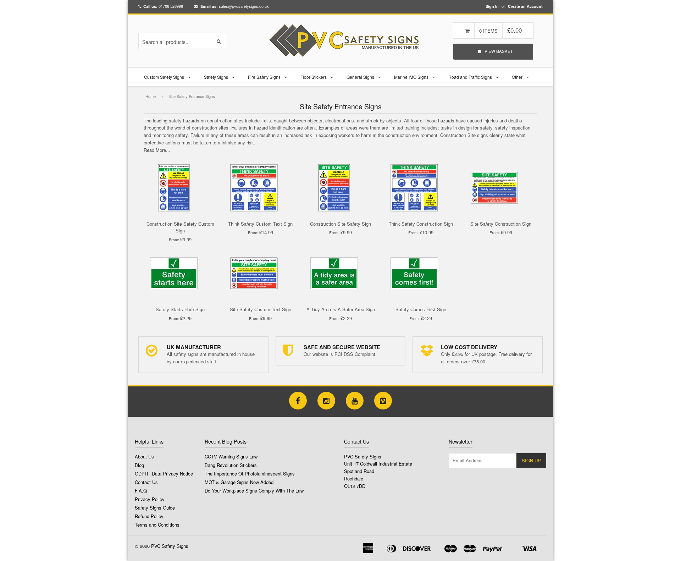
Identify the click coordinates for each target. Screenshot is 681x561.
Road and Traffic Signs (470, 77)
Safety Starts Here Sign (180, 309)
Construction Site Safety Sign (340, 223)
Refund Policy (149, 516)
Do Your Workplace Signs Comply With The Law (254, 490)
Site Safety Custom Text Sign (260, 309)
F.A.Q (141, 490)
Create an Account (525, 6)
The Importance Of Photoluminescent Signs (250, 473)
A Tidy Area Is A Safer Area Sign (340, 309)
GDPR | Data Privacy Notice (164, 473)
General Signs (360, 77)
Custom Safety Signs (164, 77)
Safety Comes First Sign (420, 309)
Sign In (492, 6)
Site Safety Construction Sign (500, 223)
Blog (139, 465)
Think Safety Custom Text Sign (260, 223)
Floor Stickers (313, 77)
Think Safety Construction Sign (421, 223)
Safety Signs (216, 77)
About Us (144, 456)
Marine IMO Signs (411, 77)
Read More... (157, 150)
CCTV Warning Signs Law (231, 456)
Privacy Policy (150, 499)
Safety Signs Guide (155, 507)
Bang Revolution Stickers (231, 465)
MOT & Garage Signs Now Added (239, 482)
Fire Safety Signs (264, 77)
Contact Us (146, 482)
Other (517, 77)
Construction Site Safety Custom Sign (180, 227)
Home (150, 96)
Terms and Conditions (157, 524)
